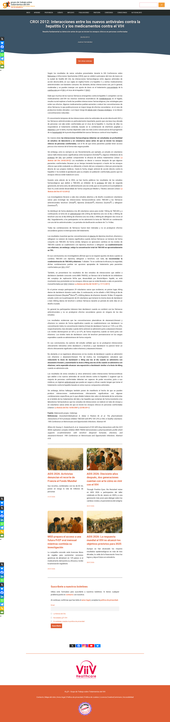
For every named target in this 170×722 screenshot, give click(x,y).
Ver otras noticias (85, 61)
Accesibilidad (128, 697)
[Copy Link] (2, 63)
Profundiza (49, 12)
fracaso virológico (105, 110)
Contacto (40, 697)
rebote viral (91, 110)
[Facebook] (2, 47)
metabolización (105, 99)
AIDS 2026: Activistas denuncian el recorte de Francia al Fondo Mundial (62, 477)
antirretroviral (75, 214)
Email (53, 605)
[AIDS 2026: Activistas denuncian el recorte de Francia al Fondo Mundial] (65, 469)
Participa (97, 12)
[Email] (2, 66)
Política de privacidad (75, 697)
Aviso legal (61, 697)
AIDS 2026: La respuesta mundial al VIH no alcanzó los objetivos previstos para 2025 (104, 540)
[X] (2, 39)
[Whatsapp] (2, 55)
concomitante (112, 87)
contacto (69, 595)
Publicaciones (84, 12)
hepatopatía (56, 132)
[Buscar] (161, 5)
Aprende (37, 12)
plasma (93, 236)
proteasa (51, 158)
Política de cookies (91, 697)
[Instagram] (85, 645)
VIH (63, 90)
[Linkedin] (2, 51)
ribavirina (51, 130)
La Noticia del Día (59, 614)
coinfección (52, 90)
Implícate (70, 12)
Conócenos (109, 12)
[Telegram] (2, 59)
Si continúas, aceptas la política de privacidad (69, 621)
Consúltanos (122, 12)
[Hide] (1, 70)
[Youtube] (91, 645)
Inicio (28, 12)
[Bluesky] (2, 43)
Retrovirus (52, 76)
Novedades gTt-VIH (60, 618)
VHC (88, 90)
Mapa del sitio (50, 697)
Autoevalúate (137, 12)
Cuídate (60, 12)
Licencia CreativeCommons (111, 697)
